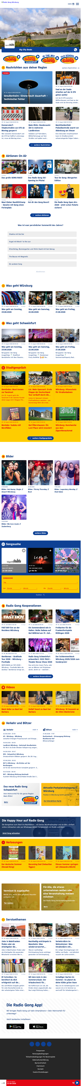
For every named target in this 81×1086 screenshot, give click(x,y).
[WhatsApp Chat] (75, 49)
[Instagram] (37, 1044)
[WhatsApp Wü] (49, 1044)
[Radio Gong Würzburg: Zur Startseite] (10, 4)
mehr (35, 730)
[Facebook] (32, 1044)
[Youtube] (43, 1044)
